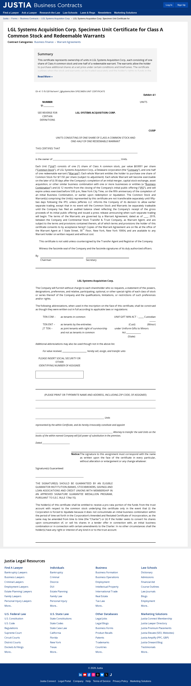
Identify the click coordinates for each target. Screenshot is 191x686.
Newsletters (104, 12)
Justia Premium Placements (156, 628)
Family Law (56, 596)
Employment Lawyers (16, 586)
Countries (101, 647)
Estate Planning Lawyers (18, 591)
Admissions (147, 577)
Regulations (11, 628)
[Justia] (17, 5)
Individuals (57, 567)
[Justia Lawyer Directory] (111, 674)
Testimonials (148, 647)
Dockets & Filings (14, 647)
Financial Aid (148, 582)
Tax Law (100, 601)
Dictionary (147, 572)
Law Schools (70, 12)
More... (8, 605)
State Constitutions (61, 618)
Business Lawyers (14, 577)
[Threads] (98, 674)
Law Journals (148, 591)
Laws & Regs (87, 12)
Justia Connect (48, 681)
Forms (14, 18)
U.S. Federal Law (15, 614)
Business (101, 567)
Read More (44, 76)
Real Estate (102, 596)
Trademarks (102, 642)
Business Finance (44, 42)
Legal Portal (64, 681)
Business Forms (104, 628)
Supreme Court (13, 632)
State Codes (56, 623)
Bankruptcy (56, 572)
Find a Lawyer (11, 12)
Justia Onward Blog (151, 642)
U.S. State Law (59, 614)
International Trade (107, 591)
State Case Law (58, 628)
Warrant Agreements (69, 42)
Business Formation (107, 572)
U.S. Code (9, 623)
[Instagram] (93, 674)
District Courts (12, 642)
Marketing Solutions (125, 12)
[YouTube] (85, 674)
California (55, 632)
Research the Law (50, 12)
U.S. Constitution (13, 618)
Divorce (54, 582)
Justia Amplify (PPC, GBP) (155, 637)
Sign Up (181, 5)
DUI (52, 586)
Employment (103, 582)
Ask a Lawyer (29, 12)
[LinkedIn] (80, 674)
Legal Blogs (102, 623)
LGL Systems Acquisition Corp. (55, 18)
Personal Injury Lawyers (17, 601)
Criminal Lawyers (14, 582)
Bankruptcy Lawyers (15, 572)
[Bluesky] (102, 674)
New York (55, 642)
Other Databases (107, 614)
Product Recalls (104, 632)
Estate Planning (59, 591)
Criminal (54, 577)
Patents (100, 637)
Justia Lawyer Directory (154, 623)
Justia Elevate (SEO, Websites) (157, 632)
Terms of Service (102, 681)
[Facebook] (89, 674)
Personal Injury (58, 601)
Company (78, 681)
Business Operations (107, 577)
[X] (106, 674)
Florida (54, 637)
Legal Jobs (101, 618)
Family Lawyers (12, 596)
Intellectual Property (107, 586)
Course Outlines (150, 586)
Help (88, 681)
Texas (53, 647)
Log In (169, 5)
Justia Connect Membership (156, 618)
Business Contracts (29, 18)
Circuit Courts (12, 637)
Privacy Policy (120, 681)
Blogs (144, 596)
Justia (6, 18)
